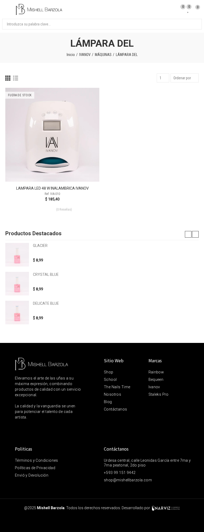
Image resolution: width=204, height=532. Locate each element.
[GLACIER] (17, 255)
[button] (188, 234)
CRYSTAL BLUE (46, 274)
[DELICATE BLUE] (17, 312)
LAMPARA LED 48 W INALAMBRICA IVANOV (52, 188)
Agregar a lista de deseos (86, 108)
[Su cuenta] (171, 8)
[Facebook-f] (18, 428)
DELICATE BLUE (46, 303)
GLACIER (40, 245)
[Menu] (7, 9)
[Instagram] (29, 428)
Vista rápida (86, 118)
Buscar (193, 24)
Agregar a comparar (86, 97)
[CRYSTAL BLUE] (17, 283)
